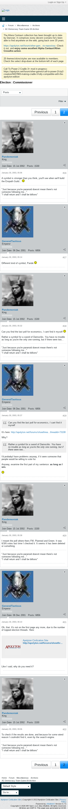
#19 (64, 416)
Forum (11, 25)
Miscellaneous (23, 25)
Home (4, 778)
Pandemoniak (10, 156)
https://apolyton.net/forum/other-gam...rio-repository (30, 45)
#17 (64, 257)
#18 (64, 326)
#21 (64, 622)
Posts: (30, 166)
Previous (41, 112)
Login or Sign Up (56, 2)
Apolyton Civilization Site (35, 640)
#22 (64, 729)
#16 (64, 173)
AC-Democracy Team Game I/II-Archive (22, 29)
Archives (36, 25)
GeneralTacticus (11, 241)
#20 (64, 535)
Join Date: (7, 166)
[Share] (64, 165)
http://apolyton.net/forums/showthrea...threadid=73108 (38, 432)
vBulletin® (50, 804)
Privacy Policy (63, 801)
